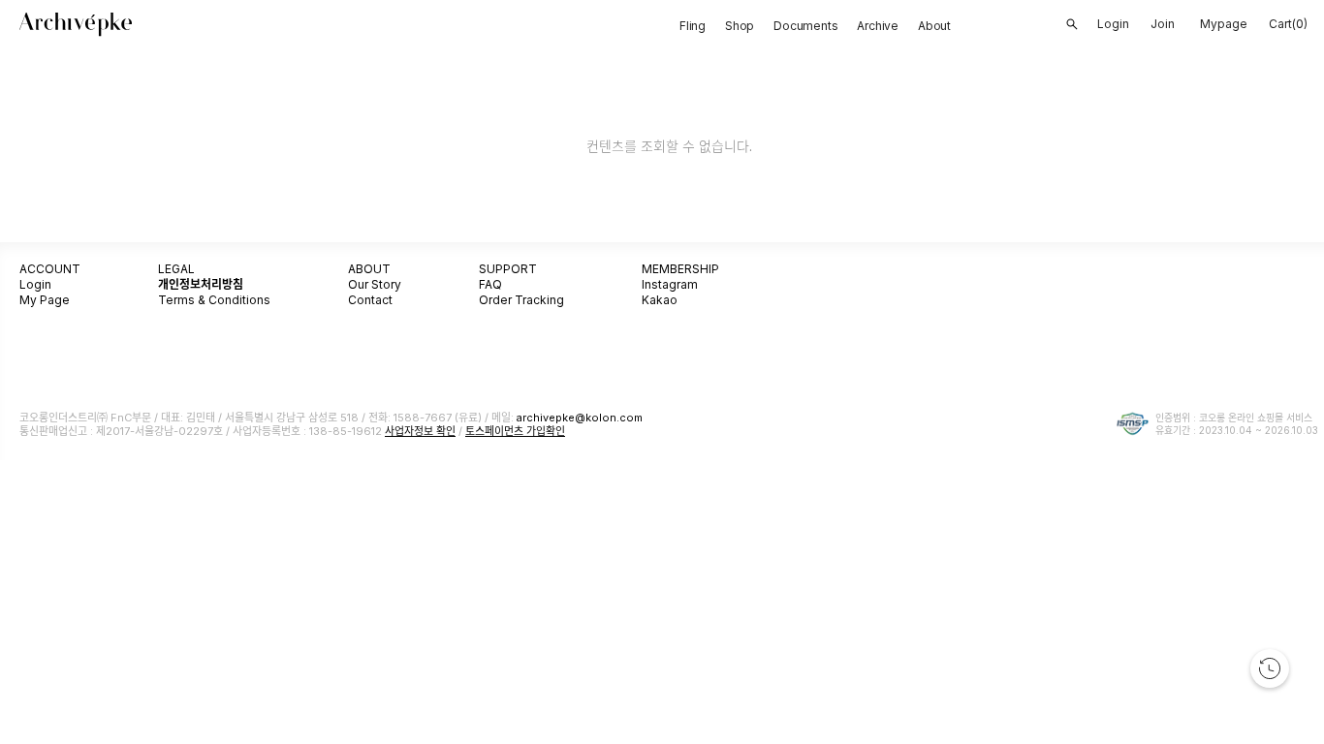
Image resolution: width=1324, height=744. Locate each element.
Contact (370, 300)
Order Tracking (521, 300)
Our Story (374, 284)
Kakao (660, 300)
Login (35, 284)
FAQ (490, 284)
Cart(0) (1288, 23)
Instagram (670, 284)
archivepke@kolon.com (580, 417)
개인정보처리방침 (200, 284)
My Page (44, 300)
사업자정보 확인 (420, 431)
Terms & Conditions (214, 300)
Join (1163, 23)
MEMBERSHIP (680, 269)
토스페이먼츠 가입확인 (515, 431)
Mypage (1223, 23)
